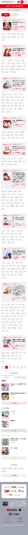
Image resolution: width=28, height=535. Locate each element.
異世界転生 (4, 197)
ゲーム (18, 100)
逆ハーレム (17, 307)
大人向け (21, 468)
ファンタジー (17, 60)
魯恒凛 (23, 257)
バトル (7, 97)
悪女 (3, 208)
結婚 (8, 63)
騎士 (3, 72)
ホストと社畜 (14, 448)
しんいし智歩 (18, 224)
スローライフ (13, 322)
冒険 (11, 316)
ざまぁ (23, 34)
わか (24, 89)
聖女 (19, 37)
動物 (3, 164)
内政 (15, 108)
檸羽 (16, 26)
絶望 (3, 265)
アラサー (4, 358)
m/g (20, 126)
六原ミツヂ (14, 348)
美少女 (3, 108)
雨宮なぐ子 (17, 88)
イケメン (4, 63)
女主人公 (10, 60)
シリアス (13, 100)
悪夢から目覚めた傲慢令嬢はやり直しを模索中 (18, 341)
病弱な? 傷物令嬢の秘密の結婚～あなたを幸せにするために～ (18, 252)
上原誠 (16, 345)
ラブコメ (4, 34)
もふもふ (7, 66)
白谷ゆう (16, 258)
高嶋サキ (17, 257)
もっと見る (14, 403)
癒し (16, 94)
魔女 (23, 304)
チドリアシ (17, 297)
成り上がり (19, 66)
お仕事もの (17, 203)
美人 (23, 105)
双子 (21, 352)
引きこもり (20, 316)
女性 (22, 100)
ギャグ (18, 310)
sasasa (17, 223)
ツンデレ (23, 313)
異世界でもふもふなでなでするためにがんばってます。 (18, 148)
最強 (21, 271)
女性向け (13, 63)
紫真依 (19, 55)
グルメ (17, 319)
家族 (3, 100)
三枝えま (17, 184)
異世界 (11, 97)
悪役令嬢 (14, 37)
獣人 (13, 137)
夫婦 (23, 97)
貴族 (24, 66)
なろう (3, 40)
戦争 (3, 313)
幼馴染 (17, 205)
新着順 (14, 14)
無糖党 (16, 124)
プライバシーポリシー (8, 521)
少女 (8, 158)
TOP (8, 518)
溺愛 (22, 60)
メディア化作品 (12, 72)
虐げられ (13, 66)
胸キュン (19, 63)
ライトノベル (10, 94)
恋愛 (8, 34)
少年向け (10, 468)
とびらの (19, 54)
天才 (21, 197)
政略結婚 (4, 37)
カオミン (16, 29)
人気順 (5, 14)
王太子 (9, 37)
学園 (22, 37)
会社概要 (20, 518)
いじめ (12, 304)
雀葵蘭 (23, 153)
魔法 (12, 105)
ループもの (14, 358)
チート (23, 203)
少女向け (4, 471)
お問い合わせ (20, 521)
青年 (3, 310)
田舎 (12, 274)
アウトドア (4, 328)
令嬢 (7, 72)
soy (22, 124)
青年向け (16, 468)
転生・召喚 (13, 34)
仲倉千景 (17, 52)
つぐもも (13, 411)
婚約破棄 (18, 69)
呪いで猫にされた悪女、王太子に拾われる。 (18, 219)
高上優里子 (17, 152)
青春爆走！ (13, 420)
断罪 (19, 34)
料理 (3, 66)
